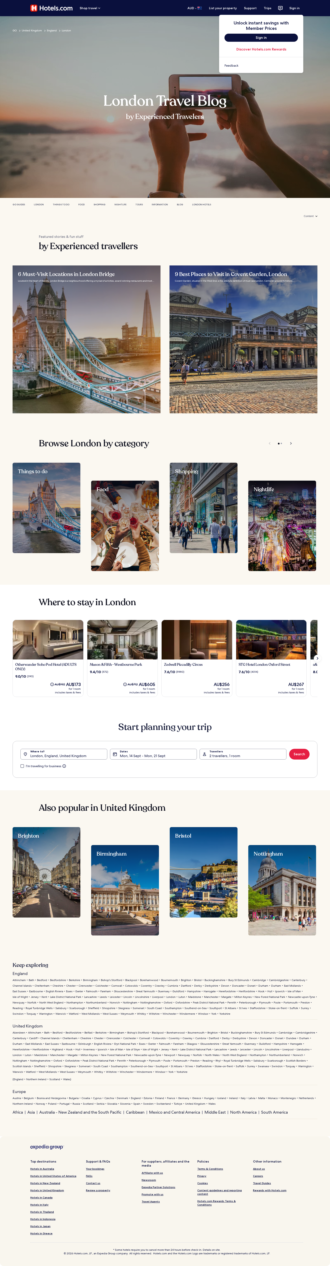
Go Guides (19, 204)
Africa (18, 1112)
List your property (223, 8)
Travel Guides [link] (262, 1183)
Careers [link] (258, 1176)
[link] (261, 65)
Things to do (61, 204)
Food (81, 204)
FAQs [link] (89, 1176)
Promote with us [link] (152, 1194)
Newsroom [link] (149, 1180)
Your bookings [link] (95, 1168)
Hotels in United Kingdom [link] (47, 1190)
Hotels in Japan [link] (40, 1226)
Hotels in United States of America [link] (53, 1176)
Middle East (215, 1112)
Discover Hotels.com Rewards (261, 49)
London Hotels (201, 204)
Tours (139, 204)
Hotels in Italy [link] (39, 1204)
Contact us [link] (93, 1183)
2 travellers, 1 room (224, 755)
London (66, 30)
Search (299, 754)
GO (15, 30)
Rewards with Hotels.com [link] (269, 1190)
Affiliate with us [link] (152, 1172)
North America (243, 1112)
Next (289, 443)
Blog (180, 204)
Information (160, 204)
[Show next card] (317, 658)
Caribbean (135, 1112)
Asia (31, 1112)
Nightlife (120, 204)
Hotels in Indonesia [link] (42, 1219)
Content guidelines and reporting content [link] (219, 1192)
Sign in (294, 8)
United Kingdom (32, 30)
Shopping (100, 204)
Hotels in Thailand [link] (42, 1211)
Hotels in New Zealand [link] (45, 1183)
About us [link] (259, 1168)
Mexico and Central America (174, 1112)
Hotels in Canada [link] (41, 1197)
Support (250, 8)
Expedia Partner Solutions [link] (158, 1187)
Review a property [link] (98, 1190)
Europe (19, 1091)
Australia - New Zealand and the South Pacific (80, 1112)
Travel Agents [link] (151, 1201)
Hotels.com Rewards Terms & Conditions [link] (216, 1202)
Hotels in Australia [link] (42, 1168)
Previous (270, 443)
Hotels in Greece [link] (41, 1233)
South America (274, 1112)
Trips (267, 8)
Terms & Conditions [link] (210, 1168)
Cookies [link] (202, 1183)
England (52, 30)
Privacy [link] (201, 1176)
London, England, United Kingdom (58, 755)
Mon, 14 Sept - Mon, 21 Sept (142, 755)
